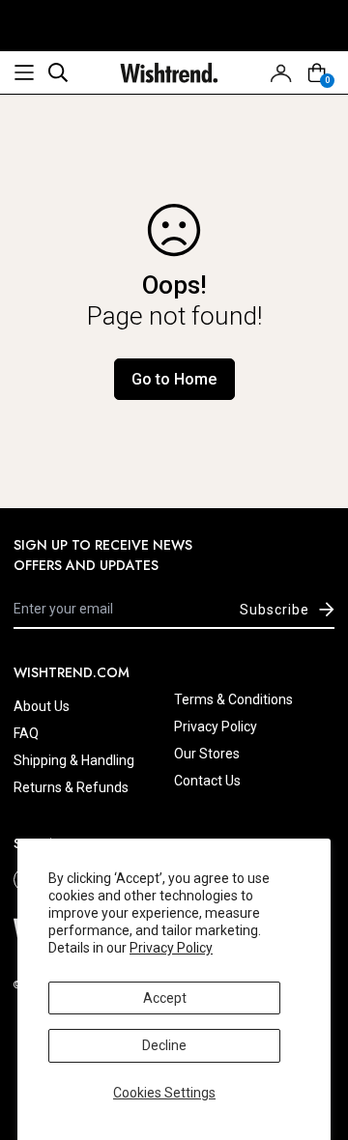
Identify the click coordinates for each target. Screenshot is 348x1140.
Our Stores (207, 753)
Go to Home (174, 379)
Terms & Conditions (233, 699)
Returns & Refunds (71, 787)
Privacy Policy (171, 947)
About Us (42, 706)
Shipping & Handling (74, 760)
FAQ (26, 733)
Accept (165, 998)
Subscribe (274, 609)
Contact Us (207, 780)
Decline (164, 1045)
